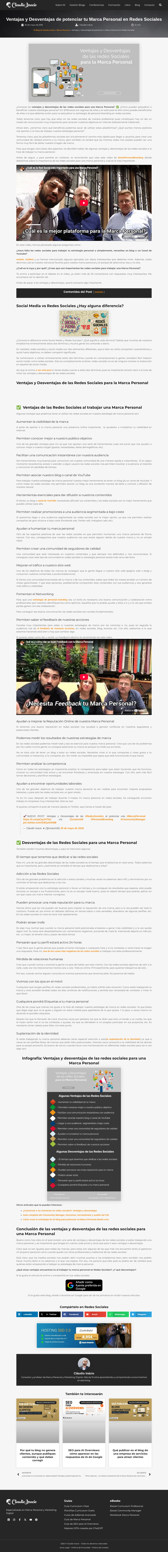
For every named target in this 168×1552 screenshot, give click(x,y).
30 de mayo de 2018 (72, 828)
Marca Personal (63, 30)
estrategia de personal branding (50, 599)
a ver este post (44, 370)
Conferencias (96, 5)
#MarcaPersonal (136, 816)
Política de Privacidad (80, 1547)
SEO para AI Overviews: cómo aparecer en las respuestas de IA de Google (84, 1454)
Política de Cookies (100, 1547)
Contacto (149, 5)
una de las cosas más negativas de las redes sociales (71, 951)
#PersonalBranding (102, 819)
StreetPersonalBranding (130, 157)
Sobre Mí (60, 5)
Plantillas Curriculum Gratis (79, 1510)
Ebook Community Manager (125, 1510)
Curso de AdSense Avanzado (80, 1515)
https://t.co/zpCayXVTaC (37, 819)
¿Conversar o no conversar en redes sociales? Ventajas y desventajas (60, 1210)
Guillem (29, 259)
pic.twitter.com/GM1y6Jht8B (39, 822)
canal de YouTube (47, 500)
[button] (160, 5)
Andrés (20, 259)
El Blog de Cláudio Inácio (44, 30)
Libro (127, 5)
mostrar (99, 292)
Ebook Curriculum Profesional (126, 1506)
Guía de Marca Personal (77, 1519)
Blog (137, 5)
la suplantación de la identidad (123, 1039)
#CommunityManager (133, 819)
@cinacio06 (76, 819)
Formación (114, 5)
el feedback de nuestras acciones (55, 628)
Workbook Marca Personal (124, 1515)
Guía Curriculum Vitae (76, 1506)
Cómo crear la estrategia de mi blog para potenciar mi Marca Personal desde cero (66, 1219)
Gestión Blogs (77, 5)
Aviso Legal (65, 1547)
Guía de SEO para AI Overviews (81, 1524)
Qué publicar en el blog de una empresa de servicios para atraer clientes (130, 1454)
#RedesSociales (94, 816)
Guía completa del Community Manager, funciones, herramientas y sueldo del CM (66, 1215)
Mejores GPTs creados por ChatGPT (83, 1528)
